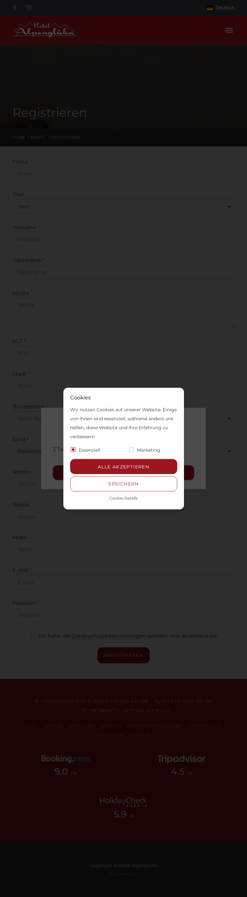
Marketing (148, 450)
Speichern (123, 484)
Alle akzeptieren (123, 466)
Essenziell (89, 450)
